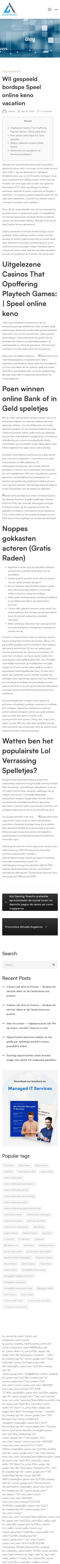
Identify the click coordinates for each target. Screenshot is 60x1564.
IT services (24, 1239)
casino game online (26, 1171)
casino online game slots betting (19, 1196)
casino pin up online (36, 1221)
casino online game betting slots (19, 1184)
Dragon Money (10, 1233)
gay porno (47, 1233)
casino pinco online (13, 1214)
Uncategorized (11, 71)
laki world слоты (11, 1245)
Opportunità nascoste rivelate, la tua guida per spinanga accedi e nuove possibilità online (29, 1041)
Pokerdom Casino (44, 1257)
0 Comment (46, 111)
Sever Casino (10, 1264)
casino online (47, 1171)
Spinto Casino (28, 1264)
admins (11, 111)
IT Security (9, 1239)
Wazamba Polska (45, 1288)
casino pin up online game (16, 1227)
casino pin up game (13, 1221)
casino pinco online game (38, 1214)
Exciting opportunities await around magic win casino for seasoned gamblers (31, 1057)
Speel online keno (36, 363)
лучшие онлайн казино (13, 1300)
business (8, 1171)
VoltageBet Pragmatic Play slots (18, 1276)
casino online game (13, 1177)
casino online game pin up (16, 1190)
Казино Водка (27, 1294)
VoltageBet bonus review (33, 1270)
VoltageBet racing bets (14, 1282)
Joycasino (39, 1239)
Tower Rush (45, 1264)
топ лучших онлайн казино (15, 1307)
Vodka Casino (10, 1270)
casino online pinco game (15, 1202)
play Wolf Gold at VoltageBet (17, 1257)
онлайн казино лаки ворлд (39, 1300)
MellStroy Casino (46, 1245)
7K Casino (9, 1165)
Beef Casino (24, 1165)
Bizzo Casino (41, 1165)
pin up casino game (13, 1251)
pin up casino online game (39, 1251)
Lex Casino (28, 1245)
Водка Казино (10, 1294)
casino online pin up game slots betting (22, 1208)
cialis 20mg (38, 1227)
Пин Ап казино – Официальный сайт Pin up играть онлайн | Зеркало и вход (31, 1025)
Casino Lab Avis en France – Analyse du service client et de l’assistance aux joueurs (31, 991)
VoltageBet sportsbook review (18, 1288)
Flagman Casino (30, 1233)
